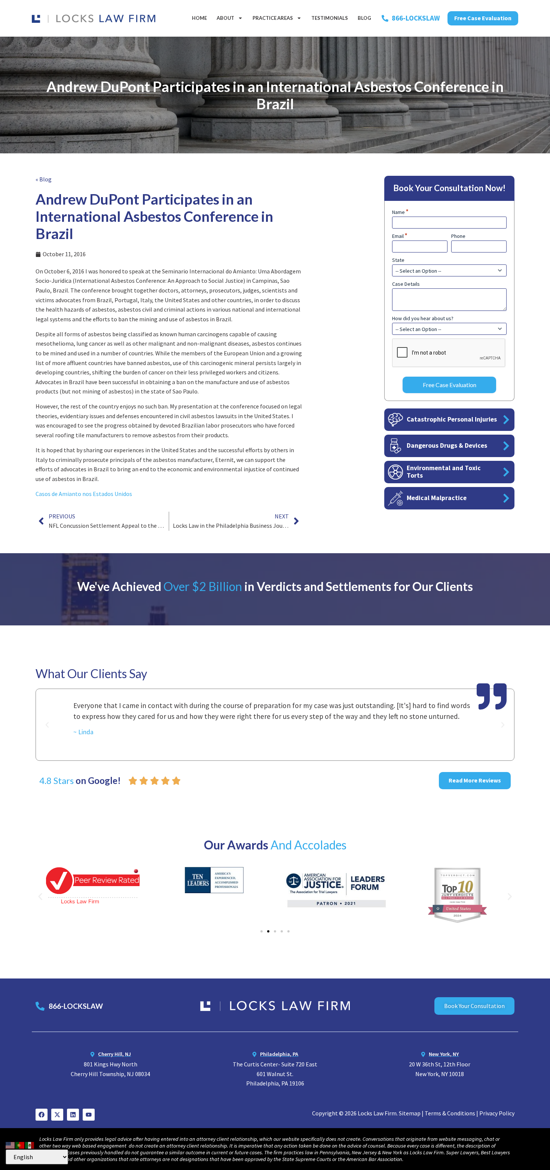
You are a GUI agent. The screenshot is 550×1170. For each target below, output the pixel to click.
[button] (47, 725)
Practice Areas (273, 18)
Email (399, 236)
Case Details (406, 284)
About (225, 18)
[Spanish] (30, 1144)
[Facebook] (42, 1115)
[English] (10, 1144)
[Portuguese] (20, 1144)
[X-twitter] (57, 1115)
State (398, 260)
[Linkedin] (73, 1115)
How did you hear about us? (422, 318)
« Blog (44, 179)
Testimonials (329, 18)
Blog (364, 18)
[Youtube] (89, 1115)
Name (400, 212)
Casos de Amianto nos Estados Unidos (84, 493)
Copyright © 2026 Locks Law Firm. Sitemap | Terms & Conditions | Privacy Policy (413, 1113)
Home (199, 18)
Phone (458, 236)
